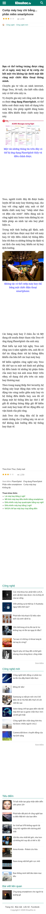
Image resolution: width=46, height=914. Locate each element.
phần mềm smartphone (12, 485)
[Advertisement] (23, 45)
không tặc (6, 488)
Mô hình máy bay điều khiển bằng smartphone (24, 499)
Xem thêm (39, 663)
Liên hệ (26, 907)
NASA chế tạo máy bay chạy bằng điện (21, 509)
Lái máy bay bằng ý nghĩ (15, 496)
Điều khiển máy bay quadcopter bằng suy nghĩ (24, 502)
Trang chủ (9, 907)
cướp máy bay (29, 485)
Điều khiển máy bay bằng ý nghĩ (18, 505)
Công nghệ (10, 25)
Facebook (35, 907)
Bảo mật (18, 907)
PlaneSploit (17, 481)
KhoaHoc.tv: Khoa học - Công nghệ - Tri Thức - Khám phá (23, 3)
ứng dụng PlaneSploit (32, 481)
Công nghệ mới (22, 25)
